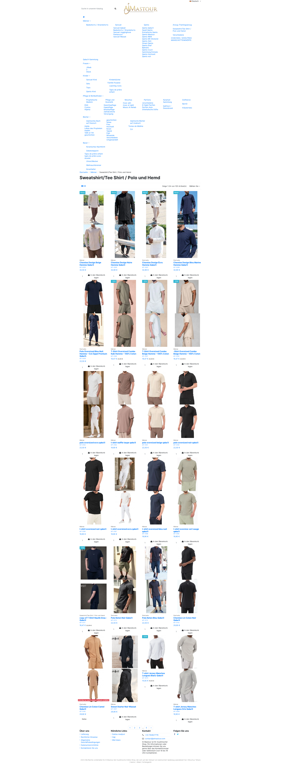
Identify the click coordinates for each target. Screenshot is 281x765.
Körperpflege (109, 109)
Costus (87, 107)
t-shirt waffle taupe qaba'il (123, 442)
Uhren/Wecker (92, 161)
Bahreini (145, 48)
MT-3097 (114, 709)
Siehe (84, 719)
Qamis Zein (146, 41)
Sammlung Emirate (150, 52)
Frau (108, 124)
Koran (108, 129)
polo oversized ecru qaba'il (92, 442)
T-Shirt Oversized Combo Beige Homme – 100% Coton (155, 352)
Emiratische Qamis (150, 32)
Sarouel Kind (91, 80)
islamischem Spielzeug (166, 760)
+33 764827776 (151, 735)
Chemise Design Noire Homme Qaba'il (121, 263)
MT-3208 (83, 358)
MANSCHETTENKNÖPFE (181, 40)
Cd (131, 129)
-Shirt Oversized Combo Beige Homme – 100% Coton (186, 352)
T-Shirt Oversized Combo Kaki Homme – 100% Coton (123, 352)
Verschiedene (178, 35)
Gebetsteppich (92, 151)
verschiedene (147, 103)
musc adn (127, 103)
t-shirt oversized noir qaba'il (93, 529)
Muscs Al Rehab (129, 107)
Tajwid (109, 131)
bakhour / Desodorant (168, 107)
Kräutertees (187, 108)
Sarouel (118, 25)
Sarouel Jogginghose (122, 32)
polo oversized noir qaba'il (185, 442)
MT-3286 (176, 267)
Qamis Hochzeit (148, 54)
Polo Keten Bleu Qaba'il (153, 618)
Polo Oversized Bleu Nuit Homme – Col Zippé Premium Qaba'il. (93, 353)
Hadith (87, 130)
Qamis (146, 25)
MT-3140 (83, 711)
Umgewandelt (112, 140)
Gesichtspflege (110, 105)
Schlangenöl (146, 762)
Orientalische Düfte (150, 109)
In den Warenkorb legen (97, 276)
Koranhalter (91, 169)
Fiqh (108, 133)
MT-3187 (114, 531)
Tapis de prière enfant (115, 91)
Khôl (86, 105)
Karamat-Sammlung (167, 101)
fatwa (108, 122)
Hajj (113, 737)
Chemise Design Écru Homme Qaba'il (152, 263)
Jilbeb (138, 762)
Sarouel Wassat (119, 37)
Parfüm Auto (147, 107)
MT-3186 (145, 534)
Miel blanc (116, 740)
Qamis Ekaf (147, 45)
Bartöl (184, 104)
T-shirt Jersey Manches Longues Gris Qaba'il (184, 708)
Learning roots (115, 86)
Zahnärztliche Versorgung (109, 113)
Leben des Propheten (93, 128)
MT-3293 (83, 267)
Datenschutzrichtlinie (89, 745)
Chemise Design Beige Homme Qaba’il (90, 263)
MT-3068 (176, 711)
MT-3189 (83, 531)
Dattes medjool (118, 734)
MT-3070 (145, 678)
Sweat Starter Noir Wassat (123, 707)
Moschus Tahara (194, 760)
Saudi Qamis (147, 30)
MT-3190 (176, 445)
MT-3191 (145, 445)
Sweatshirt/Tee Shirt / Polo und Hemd (182, 30)
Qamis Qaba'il (148, 28)
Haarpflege (108, 107)
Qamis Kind (91, 91)
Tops (88, 87)
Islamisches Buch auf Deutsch (93, 122)
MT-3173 (114, 620)
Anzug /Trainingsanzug (182, 25)
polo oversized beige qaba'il (155, 442)
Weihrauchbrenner (93, 165)
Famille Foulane (114, 83)
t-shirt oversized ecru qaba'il (124, 529)
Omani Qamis (147, 43)
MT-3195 (176, 356)
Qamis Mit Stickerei (150, 39)
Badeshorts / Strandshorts (97, 25)
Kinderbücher (114, 80)
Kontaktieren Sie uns (89, 748)
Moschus (128, 100)
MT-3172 (145, 620)
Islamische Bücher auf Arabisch (137, 122)
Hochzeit (110, 126)
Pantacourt (118, 34)
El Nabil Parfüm (148, 105)
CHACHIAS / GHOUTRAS (181, 38)
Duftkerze (186, 100)
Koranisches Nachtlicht (95, 147)
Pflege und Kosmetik (109, 101)
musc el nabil (128, 105)
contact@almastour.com (155, 738)
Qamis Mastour (148, 34)
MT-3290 (114, 267)
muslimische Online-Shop (126, 760)
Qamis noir (146, 56)
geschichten (90, 135)
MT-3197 (145, 356)
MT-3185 (176, 534)
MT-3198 (114, 356)
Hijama (87, 109)
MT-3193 (83, 445)
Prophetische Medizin (91, 101)
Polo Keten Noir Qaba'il (121, 618)
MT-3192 (114, 445)
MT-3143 (176, 622)
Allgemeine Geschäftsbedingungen (90, 741)
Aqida (87, 126)
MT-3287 (145, 267)
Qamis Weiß (147, 37)
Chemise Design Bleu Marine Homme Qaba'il (187, 263)
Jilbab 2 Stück (88, 69)
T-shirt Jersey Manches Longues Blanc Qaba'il (153, 674)
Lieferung (85, 734)
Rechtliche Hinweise (89, 737)
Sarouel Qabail (119, 28)
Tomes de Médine (135, 126)
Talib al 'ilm (89, 133)
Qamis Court (147, 50)
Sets (88, 83)
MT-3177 (82, 622)
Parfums (147, 100)
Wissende (110, 135)
